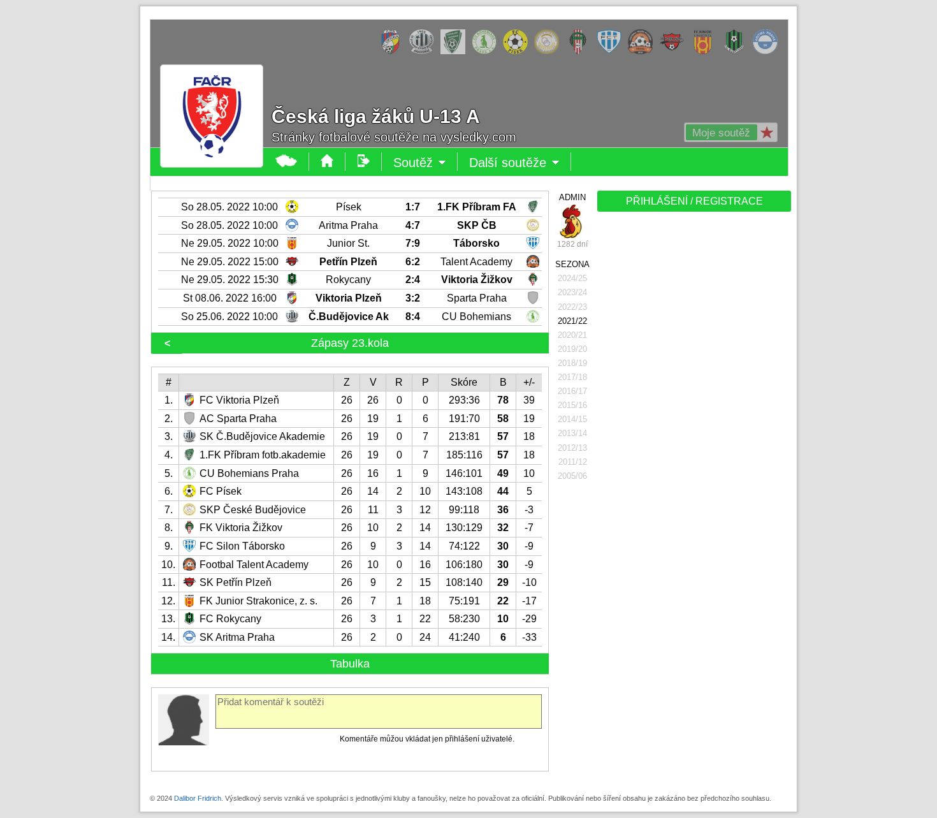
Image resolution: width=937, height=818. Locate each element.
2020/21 (572, 335)
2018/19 (572, 363)
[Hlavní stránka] (286, 161)
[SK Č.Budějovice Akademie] (424, 51)
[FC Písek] (518, 51)
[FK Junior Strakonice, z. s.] (706, 51)
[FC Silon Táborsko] (612, 51)
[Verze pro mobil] (363, 161)
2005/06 (572, 476)
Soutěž (425, 163)
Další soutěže (520, 163)
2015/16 (572, 405)
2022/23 (572, 307)
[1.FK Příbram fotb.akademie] (456, 51)
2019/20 (572, 349)
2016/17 (572, 391)
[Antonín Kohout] (572, 222)
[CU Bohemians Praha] (487, 51)
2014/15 (572, 419)
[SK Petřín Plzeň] (674, 51)
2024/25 (572, 278)
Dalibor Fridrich (197, 798)
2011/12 (572, 462)
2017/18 (572, 377)
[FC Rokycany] (737, 51)
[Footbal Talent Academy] (643, 51)
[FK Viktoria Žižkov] (581, 51)
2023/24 (572, 292)
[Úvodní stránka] (327, 161)
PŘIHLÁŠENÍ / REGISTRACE (694, 201)
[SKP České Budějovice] (549, 51)
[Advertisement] (692, 415)
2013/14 (572, 433)
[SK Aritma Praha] (768, 51)
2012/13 (572, 448)
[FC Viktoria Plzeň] (393, 51)
